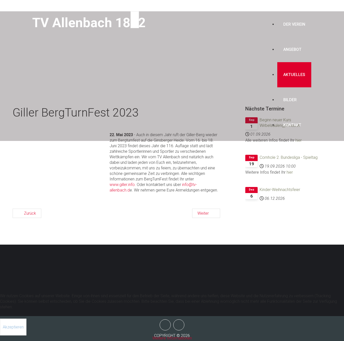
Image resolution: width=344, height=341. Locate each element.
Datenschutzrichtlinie (281, 274)
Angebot (292, 49)
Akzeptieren (13, 327)
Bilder (290, 99)
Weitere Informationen (172, 338)
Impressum (280, 262)
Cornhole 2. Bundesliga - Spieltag (289, 157)
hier (290, 172)
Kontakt (292, 125)
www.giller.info (122, 184)
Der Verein (294, 24)
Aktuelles (294, 74)
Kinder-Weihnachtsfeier (280, 189)
